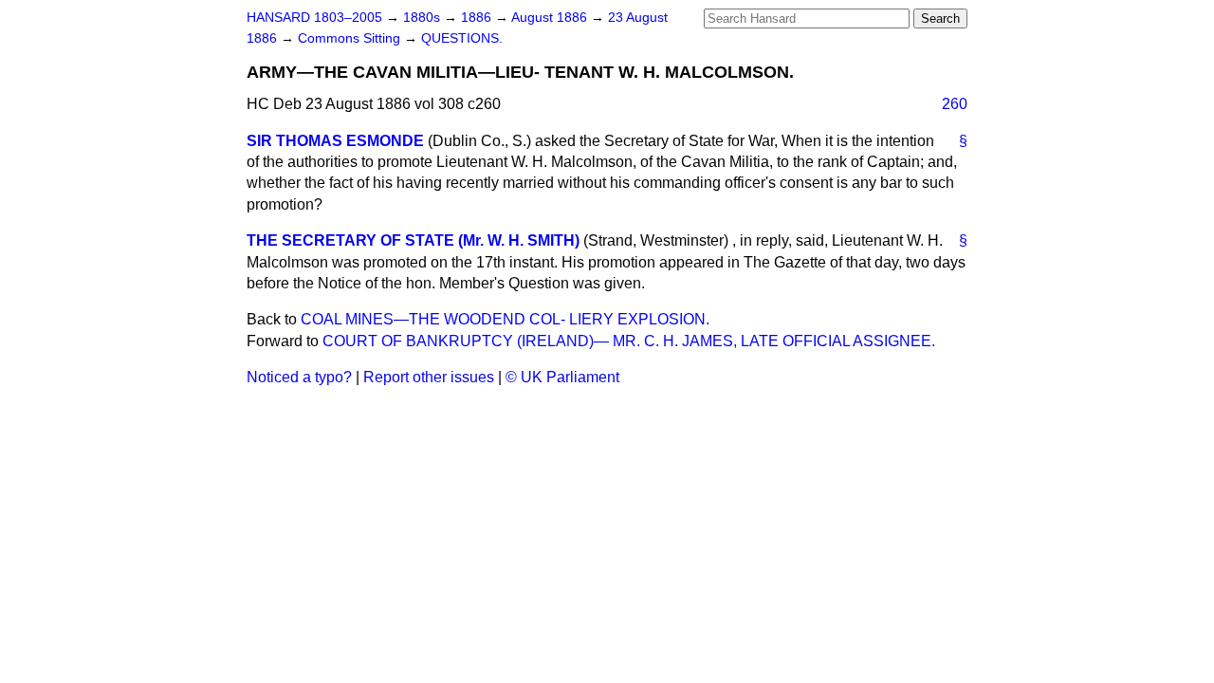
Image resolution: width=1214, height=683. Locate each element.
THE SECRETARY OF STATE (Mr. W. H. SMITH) (413, 240)
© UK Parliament (562, 377)
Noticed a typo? (299, 377)
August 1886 (551, 17)
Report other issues (428, 377)
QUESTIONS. (462, 38)
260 (954, 104)
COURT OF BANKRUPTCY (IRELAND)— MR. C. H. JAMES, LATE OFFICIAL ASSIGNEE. (628, 341)
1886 (478, 17)
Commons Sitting (351, 38)
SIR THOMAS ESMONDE (335, 141)
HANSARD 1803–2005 (314, 17)
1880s (423, 17)
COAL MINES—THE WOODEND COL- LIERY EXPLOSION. (505, 319)
